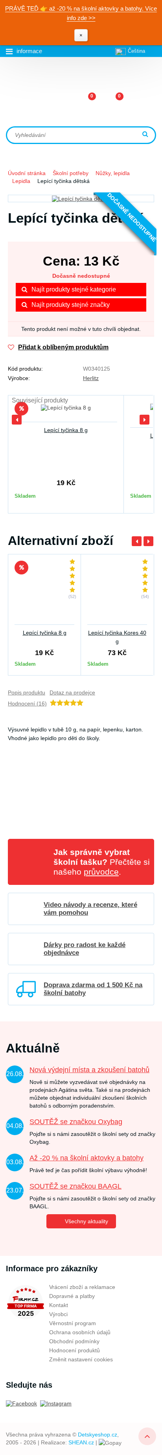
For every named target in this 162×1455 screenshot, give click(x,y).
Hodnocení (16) (27, 703)
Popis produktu (26, 692)
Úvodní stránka (27, 173)
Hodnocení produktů (74, 1350)
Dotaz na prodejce (72, 692)
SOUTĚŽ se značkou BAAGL (75, 1186)
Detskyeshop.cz (97, 1434)
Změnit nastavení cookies (81, 1359)
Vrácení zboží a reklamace (82, 1287)
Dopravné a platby (72, 1296)
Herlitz (91, 378)
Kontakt (58, 1305)
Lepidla (21, 181)
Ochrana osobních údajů (79, 1332)
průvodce (101, 871)
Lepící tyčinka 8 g (66, 430)
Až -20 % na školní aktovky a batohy (86, 1158)
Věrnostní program (72, 1323)
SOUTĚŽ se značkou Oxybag (75, 1122)
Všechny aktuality (86, 1221)
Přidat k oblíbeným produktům (63, 347)
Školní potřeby (70, 173)
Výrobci (58, 1314)
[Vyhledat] (146, 135)
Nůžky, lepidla (113, 173)
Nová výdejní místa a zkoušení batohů (89, 1070)
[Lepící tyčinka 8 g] (66, 412)
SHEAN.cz (81, 1442)
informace (29, 51)
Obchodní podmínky (74, 1341)
